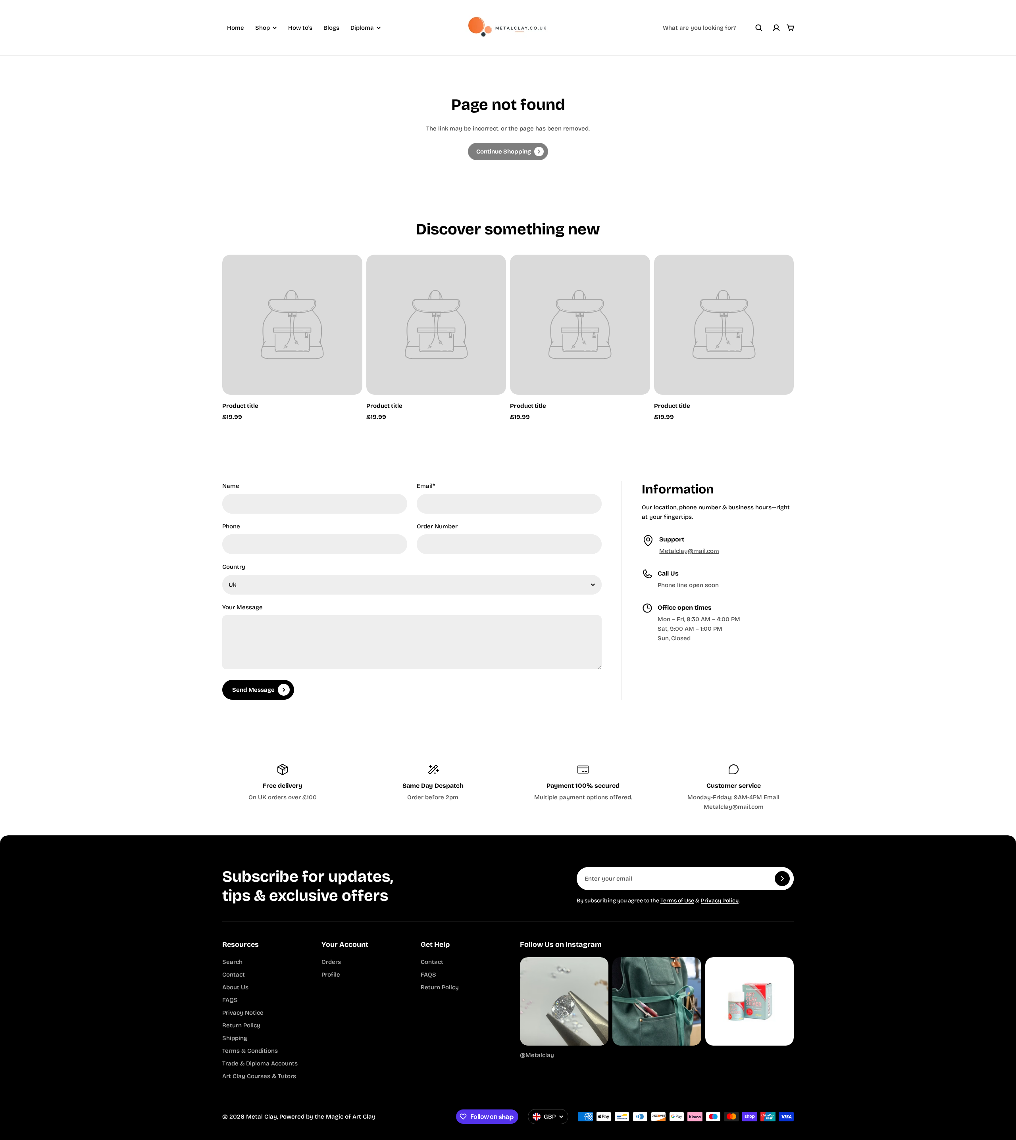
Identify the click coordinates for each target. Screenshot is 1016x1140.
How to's (300, 27)
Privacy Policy (720, 900)
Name (230, 485)
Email (426, 485)
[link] (508, 151)
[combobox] (712, 27)
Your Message (242, 607)
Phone (231, 526)
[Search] (759, 27)
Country (233, 566)
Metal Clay (261, 1116)
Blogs (331, 27)
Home (235, 27)
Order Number (437, 526)
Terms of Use (677, 900)
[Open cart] (790, 28)
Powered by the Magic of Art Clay (327, 1116)
